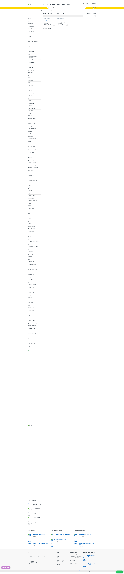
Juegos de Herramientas (32, 123)
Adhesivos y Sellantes (31, 38)
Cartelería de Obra (31, 307)
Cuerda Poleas (30, 88)
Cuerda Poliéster (30, 90)
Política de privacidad (60, 561)
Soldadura (29, 340)
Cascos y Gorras (30, 279)
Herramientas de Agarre (32, 118)
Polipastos (29, 236)
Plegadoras (30, 131)
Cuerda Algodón (30, 83)
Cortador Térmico (31, 152)
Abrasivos (29, 18)
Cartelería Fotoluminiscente (32, 308)
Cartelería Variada (31, 310)
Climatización (30, 46)
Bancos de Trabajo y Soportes (33, 41)
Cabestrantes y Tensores (32, 229)
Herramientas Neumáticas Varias (33, 246)
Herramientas (30, 111)
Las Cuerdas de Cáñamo (73, 563)
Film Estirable (30, 105)
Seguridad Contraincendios (32, 289)
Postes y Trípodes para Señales (33, 323)
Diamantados (30, 78)
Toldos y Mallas (30, 346)
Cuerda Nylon (30, 87)
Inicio (43, 4)
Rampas (29, 238)
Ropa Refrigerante (31, 276)
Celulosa (29, 188)
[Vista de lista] (46, 16)
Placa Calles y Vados (31, 320)
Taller (29, 345)
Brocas (29, 75)
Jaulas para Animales (31, 69)
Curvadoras (30, 115)
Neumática (30, 243)
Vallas (29, 338)
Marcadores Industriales (32, 264)
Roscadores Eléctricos (31, 172)
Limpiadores (30, 190)
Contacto (68, 4)
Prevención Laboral (31, 285)
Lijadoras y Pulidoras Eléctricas (33, 165)
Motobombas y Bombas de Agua (33, 167)
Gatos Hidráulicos (31, 234)
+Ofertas (29, 16)
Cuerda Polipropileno (31, 93)
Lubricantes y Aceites (31, 195)
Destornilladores (30, 116)
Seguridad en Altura (31, 290)
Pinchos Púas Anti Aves (32, 70)
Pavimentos (30, 249)
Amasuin (29, 571)
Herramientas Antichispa (32, 138)
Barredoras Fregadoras (32, 146)
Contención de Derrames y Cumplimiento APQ (32, 57)
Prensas (29, 133)
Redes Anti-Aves (72, 560)
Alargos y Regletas (31, 198)
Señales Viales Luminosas (32, 331)
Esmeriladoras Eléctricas (32, 154)
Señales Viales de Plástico (32, 330)
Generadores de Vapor (31, 160)
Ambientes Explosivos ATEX (32, 39)
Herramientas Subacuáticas (32, 180)
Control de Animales (31, 64)
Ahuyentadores (30, 65)
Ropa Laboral (30, 272)
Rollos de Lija (30, 34)
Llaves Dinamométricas (32, 128)
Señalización (30, 297)
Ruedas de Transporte (31, 239)
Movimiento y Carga (31, 228)
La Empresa (58, 558)
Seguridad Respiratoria (32, 295)
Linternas (29, 183)
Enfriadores (30, 53)
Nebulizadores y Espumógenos (33, 168)
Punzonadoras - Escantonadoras (33, 134)
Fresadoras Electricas (31, 155)
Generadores (30, 157)
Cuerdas (29, 82)
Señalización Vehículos (31, 335)
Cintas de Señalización (31, 313)
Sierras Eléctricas (31, 173)
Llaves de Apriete (31, 125)
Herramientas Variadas (32, 121)
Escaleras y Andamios (31, 108)
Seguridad (29, 277)
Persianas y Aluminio (31, 254)
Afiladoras (29, 141)
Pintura (29, 259)
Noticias (58, 4)
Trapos (29, 193)
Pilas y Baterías (30, 201)
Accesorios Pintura (31, 261)
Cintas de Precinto (31, 103)
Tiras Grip (29, 36)
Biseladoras (30, 148)
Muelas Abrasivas (31, 31)
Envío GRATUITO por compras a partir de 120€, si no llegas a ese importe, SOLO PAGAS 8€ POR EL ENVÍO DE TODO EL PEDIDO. (53, 0)
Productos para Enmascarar (32, 269)
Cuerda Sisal (30, 98)
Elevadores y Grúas (31, 233)
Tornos (29, 177)
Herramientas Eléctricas (32, 139)
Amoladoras (30, 143)
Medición (29, 203)
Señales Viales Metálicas (47, 18)
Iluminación (30, 182)
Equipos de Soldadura (31, 343)
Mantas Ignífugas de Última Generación (76, 554)
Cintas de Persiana (31, 256)
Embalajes (29, 100)
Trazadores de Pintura (31, 271)
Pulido (29, 33)
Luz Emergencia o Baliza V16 (74, 557)
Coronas (29, 77)
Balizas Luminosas (31, 302)
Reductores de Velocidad (32, 325)
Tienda (90, 0)
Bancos (29, 213)
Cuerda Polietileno (31, 92)
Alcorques (29, 210)
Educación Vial (30, 317)
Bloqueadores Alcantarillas (32, 60)
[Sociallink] (28, 565)
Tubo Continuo (30, 106)
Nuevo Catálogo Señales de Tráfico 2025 (76, 556)
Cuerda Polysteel (31, 95)
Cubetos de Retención (31, 62)
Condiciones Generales (60, 560)
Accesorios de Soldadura (32, 341)
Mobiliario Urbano (31, 208)
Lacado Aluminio (30, 262)
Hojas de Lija (30, 29)
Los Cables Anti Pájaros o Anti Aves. (75, 559)
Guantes (29, 282)
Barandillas (30, 215)
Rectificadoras (30, 170)
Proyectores (30, 185)
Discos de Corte (30, 80)
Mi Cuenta (94, 0)
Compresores (30, 244)
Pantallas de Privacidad (32, 284)
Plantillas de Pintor (31, 267)
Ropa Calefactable (31, 274)
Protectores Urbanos (31, 226)
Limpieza (29, 187)
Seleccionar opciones (53, 25)
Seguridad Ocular (31, 294)
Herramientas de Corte (31, 120)
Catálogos (63, 4)
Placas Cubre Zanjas (31, 322)
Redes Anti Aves (30, 72)
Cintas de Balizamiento (32, 312)
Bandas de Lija (30, 23)
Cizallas (29, 113)
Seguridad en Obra (31, 292)
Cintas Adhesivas (31, 44)
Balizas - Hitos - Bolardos (32, 300)
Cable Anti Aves (30, 67)
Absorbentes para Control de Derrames (34, 59)
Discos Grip (30, 28)
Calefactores (30, 48)
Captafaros (30, 305)
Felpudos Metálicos (31, 251)
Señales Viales (30, 326)
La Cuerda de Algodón (73, 564)
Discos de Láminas (31, 26)
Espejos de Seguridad (31, 216)
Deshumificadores (31, 51)
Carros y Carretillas (31, 231)
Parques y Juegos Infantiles (32, 224)
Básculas (29, 205)
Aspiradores (30, 144)
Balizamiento (30, 299)
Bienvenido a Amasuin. (31, 0)
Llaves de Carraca (31, 126)
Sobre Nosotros (52, 4)
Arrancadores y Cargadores (32, 200)
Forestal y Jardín (30, 110)
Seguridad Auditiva (31, 287)
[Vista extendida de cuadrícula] (45, 16)
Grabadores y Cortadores (32, 162)
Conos (29, 315)
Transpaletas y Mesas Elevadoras (33, 241)
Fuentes (29, 218)
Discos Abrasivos (31, 24)
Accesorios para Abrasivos (32, 21)
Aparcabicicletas (30, 211)
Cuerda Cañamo (30, 85)
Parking (29, 223)
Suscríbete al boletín (6, 567)
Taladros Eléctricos (31, 175)
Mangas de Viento (31, 318)
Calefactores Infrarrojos (32, 49)
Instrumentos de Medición (32, 206)
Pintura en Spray (31, 266)
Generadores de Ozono (32, 159)
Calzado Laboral (30, 43)
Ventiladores (30, 54)
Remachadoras (30, 136)
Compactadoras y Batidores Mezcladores (32, 150)
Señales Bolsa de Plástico (32, 328)
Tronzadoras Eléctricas (31, 178)
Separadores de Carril (31, 336)
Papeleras (29, 221)
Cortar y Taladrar (31, 74)
